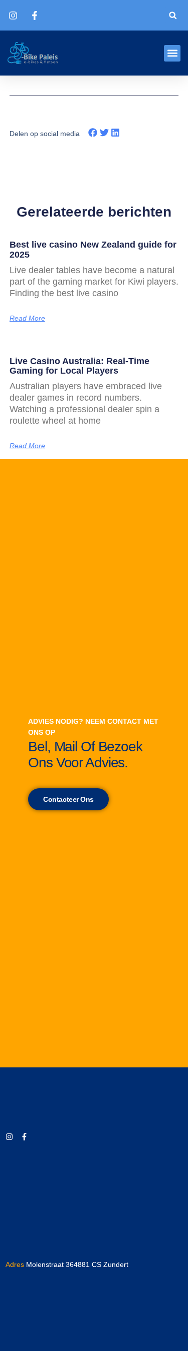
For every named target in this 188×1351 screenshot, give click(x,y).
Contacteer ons (68, 799)
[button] (172, 15)
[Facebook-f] (24, 1136)
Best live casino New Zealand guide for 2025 (93, 250)
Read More (27, 318)
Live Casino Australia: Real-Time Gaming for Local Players (79, 366)
